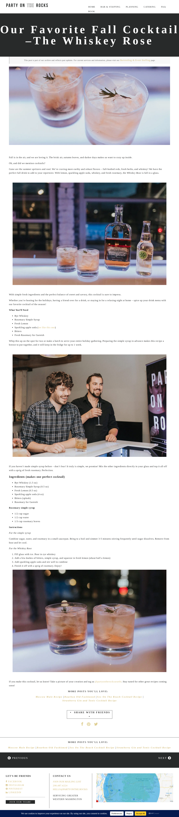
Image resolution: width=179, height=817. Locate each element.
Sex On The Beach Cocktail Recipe (120, 697)
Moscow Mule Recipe (49, 697)
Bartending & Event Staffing (135, 60)
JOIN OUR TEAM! (20, 802)
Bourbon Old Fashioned (80, 697)
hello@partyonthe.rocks (70, 789)
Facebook (14, 781)
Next (163, 758)
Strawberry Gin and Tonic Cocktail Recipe (89, 700)
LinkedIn (14, 792)
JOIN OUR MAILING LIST (67, 781)
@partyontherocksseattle (108, 681)
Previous (19, 758)
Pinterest (15, 789)
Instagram (16, 785)
